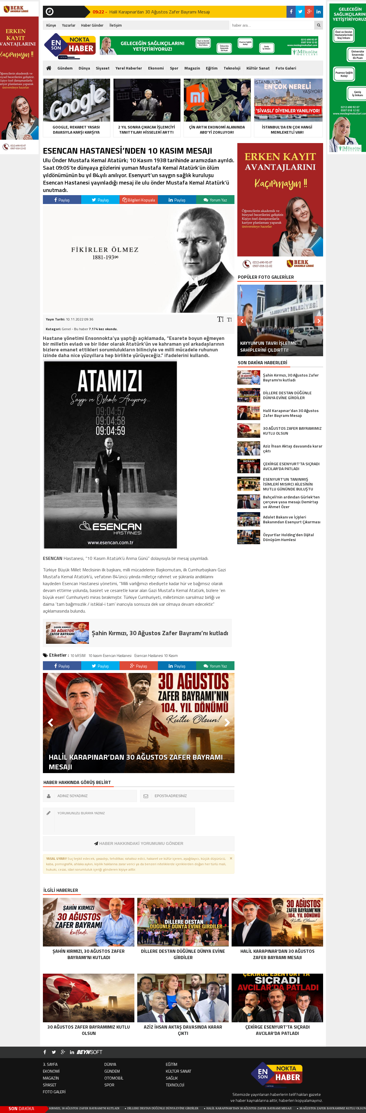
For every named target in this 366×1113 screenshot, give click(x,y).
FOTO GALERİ (54, 1092)
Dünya (84, 68)
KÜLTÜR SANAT (178, 1071)
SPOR (109, 1085)
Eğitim (212, 68)
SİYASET (49, 1085)
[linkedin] (318, 12)
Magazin (192, 68)
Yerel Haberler (129, 68)
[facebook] (291, 12)
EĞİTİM (171, 1064)
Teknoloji (232, 68)
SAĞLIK (172, 1078)
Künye (51, 25)
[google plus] (309, 12)
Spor (174, 68)
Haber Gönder (92, 25)
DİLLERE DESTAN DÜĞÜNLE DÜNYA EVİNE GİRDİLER (116, 1108)
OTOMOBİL (113, 1078)
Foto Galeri (286, 68)
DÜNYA (110, 1064)
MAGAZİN (51, 1078)
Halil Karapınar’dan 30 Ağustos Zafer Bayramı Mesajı (159, 11)
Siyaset (103, 68)
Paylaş (64, 200)
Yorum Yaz (218, 200)
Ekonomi (156, 68)
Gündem (65, 68)
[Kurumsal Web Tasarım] (89, 1052)
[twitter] (300, 12)
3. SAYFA (50, 1064)
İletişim (116, 25)
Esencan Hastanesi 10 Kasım (156, 655)
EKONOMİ (51, 1071)
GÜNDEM (112, 1071)
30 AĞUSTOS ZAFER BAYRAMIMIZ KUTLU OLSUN (286, 1108)
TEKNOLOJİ (175, 1085)
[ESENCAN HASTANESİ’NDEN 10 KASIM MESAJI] (138, 311)
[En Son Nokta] (70, 46)
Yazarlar (68, 25)
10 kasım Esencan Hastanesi (110, 655)
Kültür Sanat (258, 68)
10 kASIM (77, 655)
